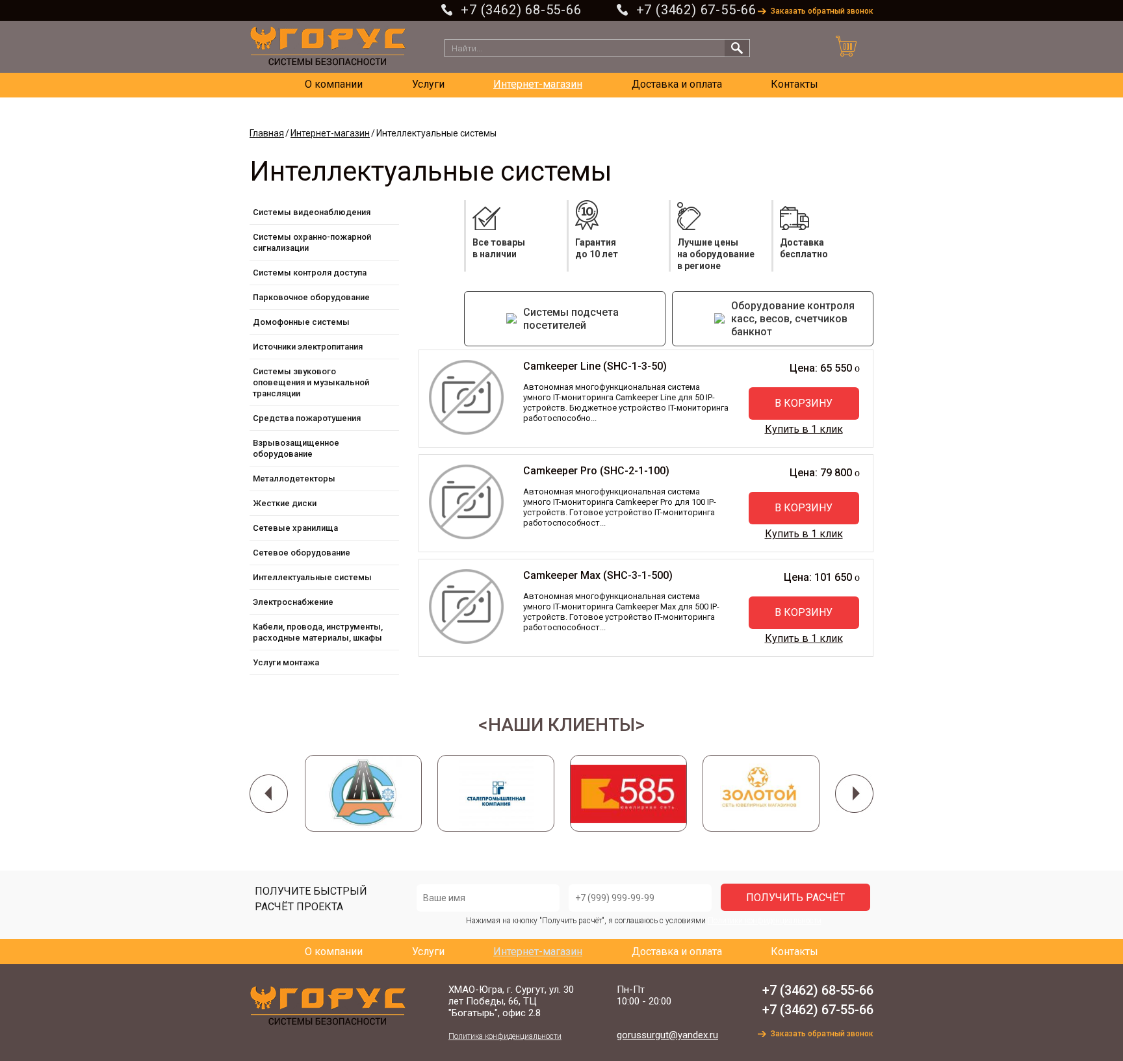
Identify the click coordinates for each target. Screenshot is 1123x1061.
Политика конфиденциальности (505, 1036)
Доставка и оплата (677, 84)
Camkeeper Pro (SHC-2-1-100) (596, 471)
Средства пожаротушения (307, 418)
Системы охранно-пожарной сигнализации (312, 242)
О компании (334, 84)
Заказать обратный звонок (822, 11)
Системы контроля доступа (310, 272)
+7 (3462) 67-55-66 (696, 10)
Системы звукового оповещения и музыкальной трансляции (311, 382)
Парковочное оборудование (311, 297)
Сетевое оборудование (301, 552)
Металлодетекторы (294, 478)
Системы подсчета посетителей (571, 318)
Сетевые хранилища (295, 528)
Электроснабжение (293, 602)
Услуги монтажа (286, 662)
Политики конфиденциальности (764, 920)
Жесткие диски (284, 503)
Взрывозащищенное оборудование (296, 448)
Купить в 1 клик (804, 429)
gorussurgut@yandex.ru (667, 1035)
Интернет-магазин (537, 84)
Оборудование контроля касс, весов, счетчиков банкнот (793, 319)
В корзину (804, 403)
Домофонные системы (301, 322)
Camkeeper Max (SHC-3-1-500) (598, 575)
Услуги (428, 84)
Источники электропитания (308, 347)
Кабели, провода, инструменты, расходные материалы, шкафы (318, 632)
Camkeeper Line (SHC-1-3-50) (595, 366)
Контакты (794, 84)
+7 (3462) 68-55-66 (521, 10)
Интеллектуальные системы (312, 577)
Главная (267, 133)
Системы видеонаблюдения (311, 212)
